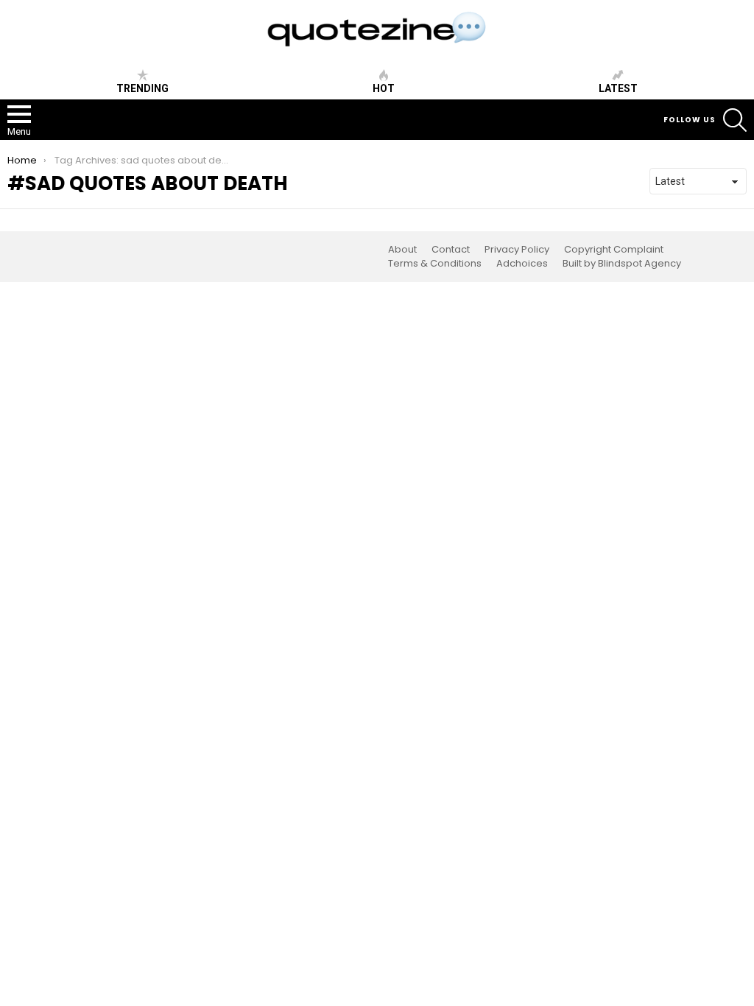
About (402, 250)
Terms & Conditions (435, 264)
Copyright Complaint (613, 250)
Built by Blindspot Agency (622, 264)
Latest (618, 88)
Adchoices (522, 264)
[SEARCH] (735, 120)
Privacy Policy (517, 250)
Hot (384, 88)
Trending (142, 88)
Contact (450, 250)
